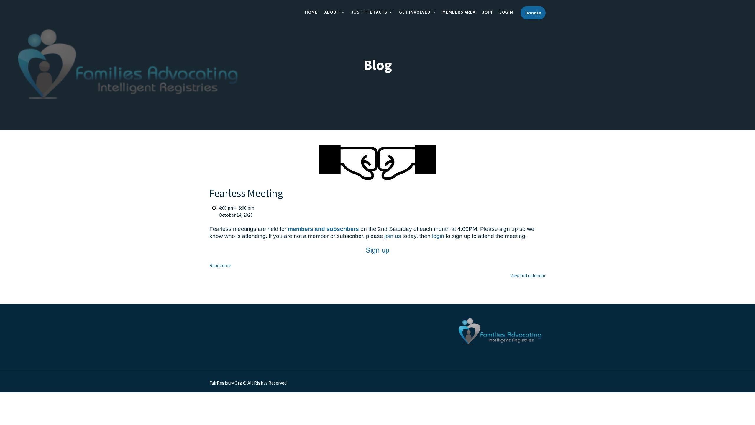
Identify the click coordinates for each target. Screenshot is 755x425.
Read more (220, 265)
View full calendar (528, 275)
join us (393, 236)
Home (311, 12)
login (438, 236)
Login (506, 12)
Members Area (458, 12)
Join (487, 12)
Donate (533, 13)
